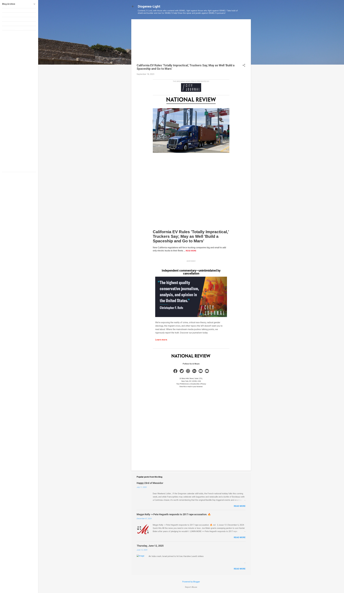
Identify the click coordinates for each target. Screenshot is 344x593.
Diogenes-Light (149, 6)
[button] (244, 65)
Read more (240, 506)
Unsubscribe (194, 384)
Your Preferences (182, 384)
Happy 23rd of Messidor (150, 483)
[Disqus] (19, 66)
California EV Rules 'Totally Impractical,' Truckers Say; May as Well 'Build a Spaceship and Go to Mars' (191, 236)
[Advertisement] (191, 43)
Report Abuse (191, 587)
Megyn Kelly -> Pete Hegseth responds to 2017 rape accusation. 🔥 (174, 514)
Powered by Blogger (191, 581)
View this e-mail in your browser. (191, 387)
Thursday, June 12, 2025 (150, 545)
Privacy (203, 384)
